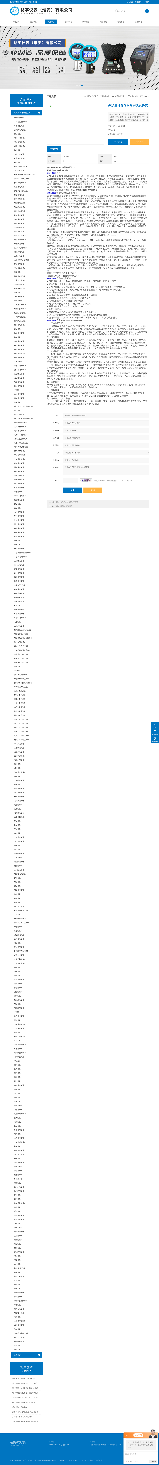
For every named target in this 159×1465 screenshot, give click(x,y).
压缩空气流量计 (20, 187)
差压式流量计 (19, 1252)
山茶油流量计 (19, 792)
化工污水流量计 (20, 236)
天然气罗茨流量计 (20, 455)
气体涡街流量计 (20, 138)
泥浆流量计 (18, 1195)
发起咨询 (153, 1461)
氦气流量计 (18, 410)
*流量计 (17, 390)
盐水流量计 (18, 992)
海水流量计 (18, 764)
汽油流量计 (18, 1101)
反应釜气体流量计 (20, 675)
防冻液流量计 (19, 296)
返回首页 (130, 2)
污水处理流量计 (20, 240)
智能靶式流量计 (20, 207)
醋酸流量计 (18, 1004)
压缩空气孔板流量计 (21, 658)
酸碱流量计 (18, 882)
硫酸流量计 (18, 1089)
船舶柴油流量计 (20, 593)
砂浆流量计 (18, 878)
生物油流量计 (19, 614)
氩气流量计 (18, 1199)
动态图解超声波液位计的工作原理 (24, 1383)
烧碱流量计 (18, 1183)
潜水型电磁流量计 (20, 211)
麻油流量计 (18, 329)
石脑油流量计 (19, 528)
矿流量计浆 (18, 1179)
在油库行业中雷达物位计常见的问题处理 (26, 1398)
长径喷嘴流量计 (20, 227)
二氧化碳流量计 (20, 1142)
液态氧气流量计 (20, 906)
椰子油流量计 (19, 386)
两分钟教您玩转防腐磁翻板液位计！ (25, 1412)
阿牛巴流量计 (19, 154)
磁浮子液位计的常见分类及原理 (23, 1402)
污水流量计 (18, 1040)
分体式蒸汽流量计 (20, 130)
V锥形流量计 (19, 118)
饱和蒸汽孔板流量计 (21, 662)
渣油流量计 (18, 337)
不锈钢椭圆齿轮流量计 (22, 553)
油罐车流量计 (19, 979)
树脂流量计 (18, 967)
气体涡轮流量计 (20, 1053)
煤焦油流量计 (19, 484)
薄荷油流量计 (19, 398)
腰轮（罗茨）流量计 (21, 923)
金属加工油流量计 (20, 585)
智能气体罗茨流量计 (21, 443)
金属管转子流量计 (20, 1301)
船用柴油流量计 (20, 325)
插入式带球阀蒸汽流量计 (23, 683)
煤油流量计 (18, 886)
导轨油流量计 (19, 516)
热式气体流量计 (20, 1154)
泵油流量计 (18, 492)
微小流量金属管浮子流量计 (24, 418)
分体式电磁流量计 (20, 1024)
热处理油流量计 (20, 479)
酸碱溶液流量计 (20, 772)
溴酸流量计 (18, 971)
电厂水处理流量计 (20, 707)
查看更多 (17, 1355)
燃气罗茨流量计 (20, 451)
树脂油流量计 (19, 467)
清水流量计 (18, 150)
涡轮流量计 (18, 1345)
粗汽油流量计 (19, 345)
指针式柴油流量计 (20, 321)
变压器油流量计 (20, 370)
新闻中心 (68, 22)
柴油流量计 (18, 1049)
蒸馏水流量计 (19, 256)
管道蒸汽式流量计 (20, 203)
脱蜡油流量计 (19, 524)
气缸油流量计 (19, 382)
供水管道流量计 (20, 756)
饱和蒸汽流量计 (20, 431)
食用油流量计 (19, 1138)
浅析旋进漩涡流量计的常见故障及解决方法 (26, 1421)
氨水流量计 (18, 988)
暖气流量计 (18, 975)
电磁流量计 (18, 1349)
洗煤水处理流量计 (20, 711)
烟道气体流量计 (20, 199)
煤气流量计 (18, 1065)
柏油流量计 (18, 402)
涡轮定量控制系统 (20, 439)
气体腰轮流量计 (20, 268)
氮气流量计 (18, 1118)
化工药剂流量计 (20, 252)
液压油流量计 (19, 1016)
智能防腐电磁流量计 (21, 1333)
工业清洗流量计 (20, 748)
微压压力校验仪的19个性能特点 (23, 1379)
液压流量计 (18, 1227)
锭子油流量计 (19, 374)
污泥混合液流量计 (20, 276)
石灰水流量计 (19, 760)
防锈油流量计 (19, 512)
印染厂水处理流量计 (21, 731)
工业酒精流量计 (20, 817)
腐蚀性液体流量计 (20, 874)
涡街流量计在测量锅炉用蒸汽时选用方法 (26, 1388)
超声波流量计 (19, 1325)
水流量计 (17, 1061)
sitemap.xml (73, 1460)
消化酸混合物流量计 (21, 951)
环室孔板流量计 (20, 126)
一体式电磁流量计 (20, 317)
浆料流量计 (18, 996)
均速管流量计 (19, 1219)
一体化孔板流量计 (20, 122)
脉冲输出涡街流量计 (21, 687)
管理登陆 (99, 1460)
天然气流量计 (19, 1293)
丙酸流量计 (18, 292)
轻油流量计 (18, 821)
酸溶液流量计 (19, 244)
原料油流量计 (19, 463)
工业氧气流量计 (20, 280)
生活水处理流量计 (20, 703)
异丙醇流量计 (19, 780)
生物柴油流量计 (20, 475)
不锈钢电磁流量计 (20, 557)
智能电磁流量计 (20, 1045)
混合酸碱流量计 (20, 935)
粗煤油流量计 (19, 349)
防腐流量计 (18, 1223)
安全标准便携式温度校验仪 (22, 1417)
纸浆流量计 (18, 1020)
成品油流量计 (19, 589)
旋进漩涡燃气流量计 (21, 910)
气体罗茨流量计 (20, 459)
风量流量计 (18, 902)
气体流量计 (18, 1256)
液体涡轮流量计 (20, 1057)
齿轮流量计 (18, 162)
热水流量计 (18, 1171)
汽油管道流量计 (20, 601)
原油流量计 (18, 540)
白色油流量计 (19, 341)
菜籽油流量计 (19, 788)
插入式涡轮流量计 (20, 423)
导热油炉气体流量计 (21, 679)
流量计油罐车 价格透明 (64, 506)
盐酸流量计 (18, 1126)
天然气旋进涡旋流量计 (22, 260)
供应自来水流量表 (20, 166)
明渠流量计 (18, 1260)
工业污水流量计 (20, 305)
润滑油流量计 (19, 1130)
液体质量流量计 (20, 1203)
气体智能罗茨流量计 (21, 447)
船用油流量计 (19, 536)
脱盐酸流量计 (19, 862)
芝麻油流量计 (19, 569)
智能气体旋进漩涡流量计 (23, 638)
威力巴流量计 (19, 1309)
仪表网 (90, 1460)
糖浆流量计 (18, 894)
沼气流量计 (18, 1069)
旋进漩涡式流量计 (20, 1268)
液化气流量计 (19, 1150)
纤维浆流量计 (19, 947)
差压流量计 (18, 134)
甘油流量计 (18, 362)
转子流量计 (18, 1244)
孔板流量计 (18, 1236)
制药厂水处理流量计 (21, 736)
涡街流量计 (18, 1280)
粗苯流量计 (18, 833)
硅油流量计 (18, 504)
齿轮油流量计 (19, 939)
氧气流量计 (18, 1073)
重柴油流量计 (19, 357)
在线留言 (138, 2)
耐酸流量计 (18, 943)
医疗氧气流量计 (20, 170)
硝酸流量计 (18, 1158)
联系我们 (146, 2)
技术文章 (85, 22)
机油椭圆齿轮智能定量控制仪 (24, 175)
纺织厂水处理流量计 (21, 727)
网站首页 (16, 22)
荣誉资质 (103, 22)
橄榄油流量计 (19, 577)
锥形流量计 (18, 1248)
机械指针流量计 (20, 597)
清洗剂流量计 (19, 752)
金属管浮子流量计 (20, 1321)
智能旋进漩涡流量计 (21, 634)
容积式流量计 (19, 1085)
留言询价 (139, 142)
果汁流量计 (18, 301)
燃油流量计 (18, 1146)
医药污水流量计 (20, 963)
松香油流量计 (19, 581)
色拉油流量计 (19, 549)
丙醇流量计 (18, 866)
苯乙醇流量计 (19, 853)
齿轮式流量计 (19, 1232)
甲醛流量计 (18, 845)
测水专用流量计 (20, 414)
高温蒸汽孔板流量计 (21, 654)
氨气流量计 (18, 1167)
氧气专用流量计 (20, 642)
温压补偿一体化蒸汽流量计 (24, 406)
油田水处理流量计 (20, 691)
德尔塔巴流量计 (20, 1337)
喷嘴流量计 (18, 1077)
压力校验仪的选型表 (19, 1407)
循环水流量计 (19, 1187)
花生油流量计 (19, 801)
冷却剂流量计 (19, 744)
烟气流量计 (18, 1081)
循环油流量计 (19, 532)
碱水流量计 (18, 768)
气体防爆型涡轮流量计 (22, 650)
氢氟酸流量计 (19, 1008)
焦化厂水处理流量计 (21, 723)
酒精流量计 (18, 1093)
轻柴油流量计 (19, 219)
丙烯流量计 (18, 984)
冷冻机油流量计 (20, 496)
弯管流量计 (18, 1317)
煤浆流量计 (18, 1032)
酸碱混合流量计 (20, 309)
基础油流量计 (19, 394)
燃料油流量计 (19, 215)
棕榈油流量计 (19, 333)
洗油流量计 (18, 825)
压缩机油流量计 (20, 618)
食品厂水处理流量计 (21, 719)
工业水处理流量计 (20, 699)
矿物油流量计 (19, 488)
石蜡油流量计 (19, 471)
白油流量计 (18, 508)
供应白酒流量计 (20, 146)
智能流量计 (18, 1329)
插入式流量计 (19, 1191)
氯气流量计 (18, 1106)
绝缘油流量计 (19, 264)
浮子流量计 (18, 1211)
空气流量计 (18, 1284)
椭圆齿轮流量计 (20, 1276)
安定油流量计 (19, 378)
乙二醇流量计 (19, 870)
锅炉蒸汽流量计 (20, 195)
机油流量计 (18, 1175)
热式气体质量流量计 (21, 179)
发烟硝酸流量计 (20, 284)
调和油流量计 (19, 573)
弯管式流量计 (19, 1215)
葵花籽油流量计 (20, 565)
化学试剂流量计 (20, 959)
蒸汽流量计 (18, 1264)
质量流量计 (18, 1240)
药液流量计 (18, 805)
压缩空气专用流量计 (21, 646)
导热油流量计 (19, 1162)
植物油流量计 (19, 797)
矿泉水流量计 (19, 955)
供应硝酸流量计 (20, 183)
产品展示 (95, 96)
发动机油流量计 (20, 366)
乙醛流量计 (18, 898)
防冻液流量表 (19, 813)
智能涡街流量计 (20, 1114)
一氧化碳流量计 (20, 919)
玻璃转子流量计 (20, 1313)
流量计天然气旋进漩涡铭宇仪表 (67, 502)
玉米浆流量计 (19, 626)
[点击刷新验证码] (86, 480)
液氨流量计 (18, 1122)
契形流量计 (18, 1207)
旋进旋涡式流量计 (20, 313)
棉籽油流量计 (19, 520)
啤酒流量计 (18, 272)
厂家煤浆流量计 (20, 158)
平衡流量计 (18, 1305)
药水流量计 (18, 849)
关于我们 (33, 22)
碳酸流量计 (18, 931)
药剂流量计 (18, 809)
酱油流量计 (18, 544)
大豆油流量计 (19, 1028)
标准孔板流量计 (20, 1341)
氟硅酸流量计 (19, 1000)
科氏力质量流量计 (20, 1036)
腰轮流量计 (18, 1297)
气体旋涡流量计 (20, 142)
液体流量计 (18, 1272)
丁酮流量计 (18, 858)
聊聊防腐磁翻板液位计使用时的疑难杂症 (26, 1393)
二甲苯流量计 (19, 837)
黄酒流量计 (18, 784)
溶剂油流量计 (19, 223)
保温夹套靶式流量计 (21, 191)
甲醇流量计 (18, 1097)
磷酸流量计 (18, 776)
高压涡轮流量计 (20, 427)
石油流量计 (18, 622)
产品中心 (50, 22)
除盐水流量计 (19, 841)
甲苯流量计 (18, 829)
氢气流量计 (18, 1134)
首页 (88, 96)
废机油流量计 (19, 500)
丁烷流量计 (18, 914)
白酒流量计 (18, 1110)
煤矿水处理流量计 (20, 715)
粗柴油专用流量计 (20, 353)
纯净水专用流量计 (20, 435)
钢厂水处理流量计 (20, 695)
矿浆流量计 (18, 605)
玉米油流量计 (19, 561)
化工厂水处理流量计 (21, 740)
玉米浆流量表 (19, 610)
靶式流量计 (18, 1288)
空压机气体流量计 (20, 248)
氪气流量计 (18, 666)
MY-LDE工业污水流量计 (23, 630)
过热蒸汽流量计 (20, 231)
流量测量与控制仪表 (22, 113)
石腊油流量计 (19, 890)
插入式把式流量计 (20, 288)
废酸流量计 (18, 927)
